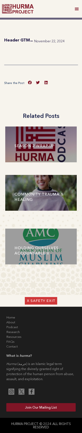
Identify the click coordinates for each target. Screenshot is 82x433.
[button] (77, 9)
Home (10, 317)
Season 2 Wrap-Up (34, 146)
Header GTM (17, 40)
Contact (12, 346)
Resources (13, 337)
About (10, 322)
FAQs (10, 342)
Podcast (12, 327)
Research (13, 332)
